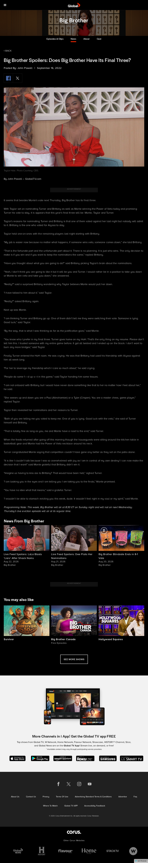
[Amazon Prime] (62, 758)
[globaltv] (74, 5)
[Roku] (85, 758)
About (86, 38)
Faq (135, 796)
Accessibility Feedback (94, 805)
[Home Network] (89, 851)
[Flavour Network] (65, 851)
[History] (41, 851)
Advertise (122, 796)
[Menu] (5, 5)
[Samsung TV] (108, 758)
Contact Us (31, 796)
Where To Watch (50, 805)
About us (15, 796)
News (73, 38)
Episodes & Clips (55, 38)
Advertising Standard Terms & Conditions (93, 796)
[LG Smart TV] (131, 758)
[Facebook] (8, 78)
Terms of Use (62, 796)
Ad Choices (142, 861)
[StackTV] (113, 851)
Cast (99, 38)
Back (8, 50)
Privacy (46, 796)
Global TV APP (71, 805)
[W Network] (133, 851)
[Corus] (74, 832)
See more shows (74, 659)
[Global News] (18, 851)
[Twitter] (17, 78)
